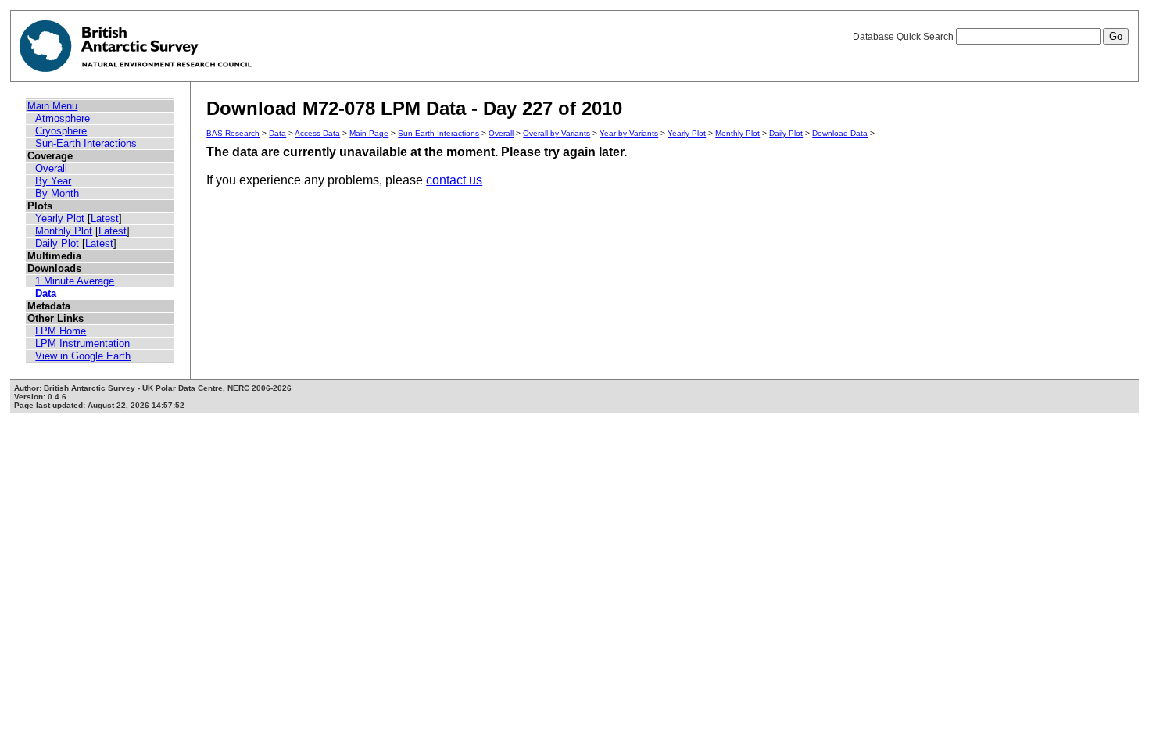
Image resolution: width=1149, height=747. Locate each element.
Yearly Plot (59, 218)
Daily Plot (57, 243)
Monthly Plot (63, 231)
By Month (57, 193)
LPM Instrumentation (82, 343)
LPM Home (60, 331)
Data (45, 293)
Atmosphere (62, 118)
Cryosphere (61, 131)
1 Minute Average (74, 281)
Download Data (840, 133)
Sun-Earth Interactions (86, 143)
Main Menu (52, 106)
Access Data (317, 133)
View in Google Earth (83, 356)
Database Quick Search (904, 36)
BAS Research (233, 133)
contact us (454, 180)
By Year (53, 181)
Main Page (368, 133)
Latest (105, 218)
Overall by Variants (556, 133)
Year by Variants (629, 133)
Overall (51, 168)
